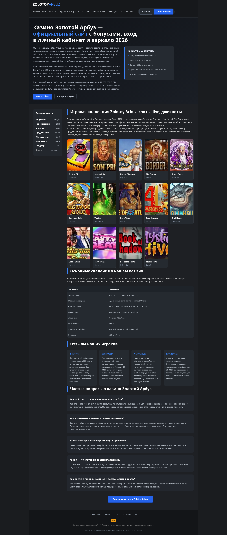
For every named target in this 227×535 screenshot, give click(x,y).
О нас (118, 515)
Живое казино (39, 11)
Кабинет (146, 11)
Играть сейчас (42, 96)
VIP (136, 515)
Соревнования (126, 11)
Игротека (53, 11)
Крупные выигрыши (69, 11)
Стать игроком (164, 11)
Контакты (86, 11)
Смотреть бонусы (65, 96)
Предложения (99, 11)
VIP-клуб (112, 11)
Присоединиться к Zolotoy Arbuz (130, 499)
